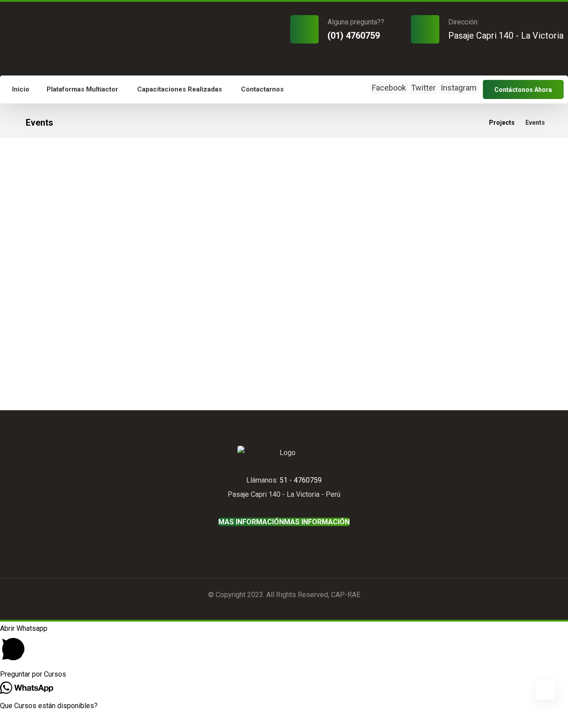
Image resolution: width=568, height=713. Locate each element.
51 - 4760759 (301, 480)
